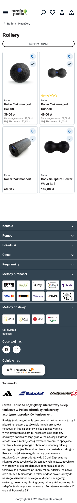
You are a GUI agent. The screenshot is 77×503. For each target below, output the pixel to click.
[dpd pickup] (52, 319)
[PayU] (23, 285)
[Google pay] (52, 285)
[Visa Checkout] (38, 296)
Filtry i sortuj (40, 43)
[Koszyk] (71, 12)
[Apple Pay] (38, 285)
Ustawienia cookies (6, 331)
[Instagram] (17, 349)
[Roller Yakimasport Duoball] (56, 73)
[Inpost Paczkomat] (23, 319)
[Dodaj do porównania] (33, 64)
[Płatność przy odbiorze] (67, 296)
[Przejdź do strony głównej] (19, 12)
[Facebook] (6, 349)
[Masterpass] (23, 296)
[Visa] (8, 296)
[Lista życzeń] (52, 12)
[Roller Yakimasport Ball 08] (20, 73)
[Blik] (8, 285)
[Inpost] (8, 319)
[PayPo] (52, 296)
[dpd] (38, 319)
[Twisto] (67, 285)
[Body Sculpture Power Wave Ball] (56, 147)
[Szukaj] (43, 12)
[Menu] (5, 12)
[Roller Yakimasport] (20, 147)
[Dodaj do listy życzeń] (33, 56)
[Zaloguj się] (62, 12)
